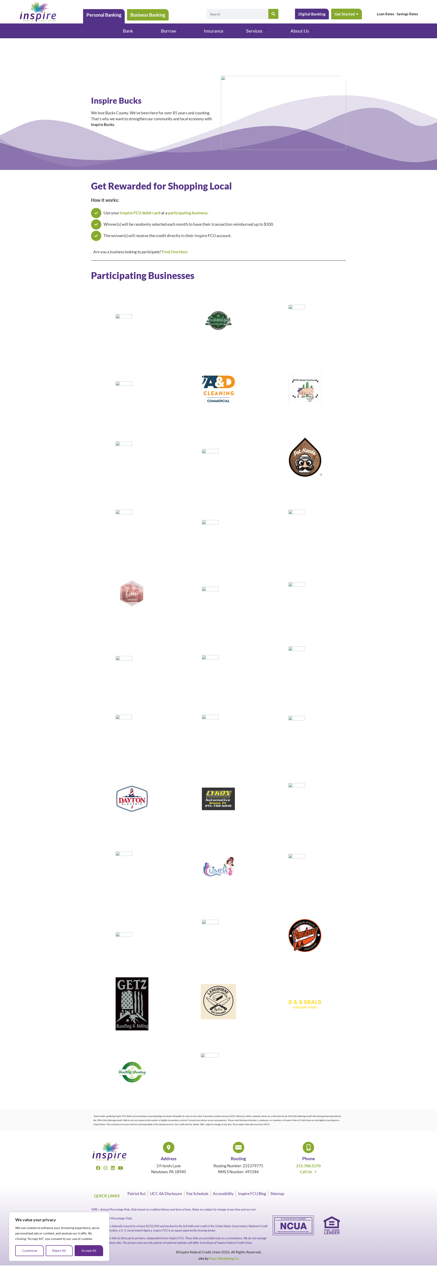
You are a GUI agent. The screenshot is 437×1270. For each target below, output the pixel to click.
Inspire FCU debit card (140, 212)
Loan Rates (385, 14)
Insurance (213, 30)
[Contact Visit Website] (305, 938)
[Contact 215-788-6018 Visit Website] (218, 802)
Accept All (88, 1250)
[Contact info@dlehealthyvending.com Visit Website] (132, 1075)
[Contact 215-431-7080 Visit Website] (305, 734)
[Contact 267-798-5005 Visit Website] (218, 665)
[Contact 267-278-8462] (218, 1005)
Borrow (168, 30)
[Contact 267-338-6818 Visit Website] (218, 460)
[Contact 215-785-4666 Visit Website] (132, 938)
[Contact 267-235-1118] (305, 1007)
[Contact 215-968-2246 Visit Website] (305, 529)
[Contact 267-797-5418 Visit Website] (218, 1073)
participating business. (188, 212)
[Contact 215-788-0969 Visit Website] (305, 392)
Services (254, 30)
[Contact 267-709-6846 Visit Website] (218, 734)
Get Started (345, 14)
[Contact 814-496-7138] (132, 734)
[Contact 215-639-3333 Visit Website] (305, 802)
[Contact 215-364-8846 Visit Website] (132, 870)
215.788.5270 (308, 1165)
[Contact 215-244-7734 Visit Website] (305, 597)
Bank (128, 30)
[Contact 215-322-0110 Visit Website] (132, 665)
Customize (29, 1250)
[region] (59, 1236)
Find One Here (175, 251)
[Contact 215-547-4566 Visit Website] (132, 802)
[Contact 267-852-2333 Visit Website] (218, 324)
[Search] (273, 14)
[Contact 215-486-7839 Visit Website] (218, 597)
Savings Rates (407, 14)
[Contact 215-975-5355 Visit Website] (218, 870)
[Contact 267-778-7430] (132, 1007)
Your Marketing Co (224, 1258)
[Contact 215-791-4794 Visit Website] (305, 870)
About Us (299, 30)
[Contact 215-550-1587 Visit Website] (305, 665)
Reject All (59, 1250)
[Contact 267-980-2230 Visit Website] (218, 392)
